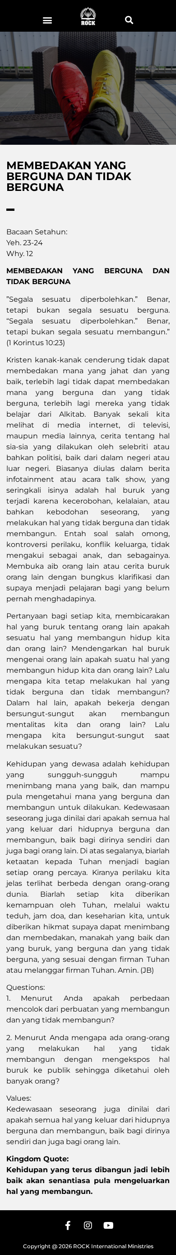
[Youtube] (108, 1226)
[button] (47, 19)
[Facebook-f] (68, 1226)
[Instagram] (88, 1226)
